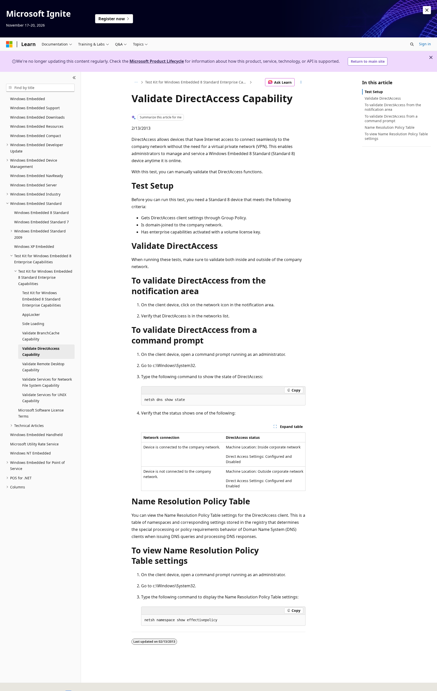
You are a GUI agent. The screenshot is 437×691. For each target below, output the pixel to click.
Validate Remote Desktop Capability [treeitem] (43, 367)
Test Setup (374, 91)
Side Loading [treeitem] (33, 323)
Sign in (425, 43)
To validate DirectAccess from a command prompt (391, 118)
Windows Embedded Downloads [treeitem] (37, 117)
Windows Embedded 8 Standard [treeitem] (41, 212)
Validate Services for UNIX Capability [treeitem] (44, 397)
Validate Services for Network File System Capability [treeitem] (47, 382)
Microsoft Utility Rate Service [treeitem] (34, 444)
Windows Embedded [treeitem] (27, 98)
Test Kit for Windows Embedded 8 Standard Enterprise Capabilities (196, 82)
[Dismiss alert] (427, 10)
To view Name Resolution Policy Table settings (396, 136)
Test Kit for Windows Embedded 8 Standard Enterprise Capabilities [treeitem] (41, 299)
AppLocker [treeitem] (31, 314)
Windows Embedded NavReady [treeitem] (36, 175)
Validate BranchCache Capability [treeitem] (40, 336)
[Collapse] (74, 78)
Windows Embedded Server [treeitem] (33, 185)
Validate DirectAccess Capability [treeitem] (40, 351)
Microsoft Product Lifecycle (156, 61)
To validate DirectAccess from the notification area (393, 107)
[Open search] (412, 44)
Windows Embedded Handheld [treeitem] (36, 434)
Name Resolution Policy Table (389, 127)
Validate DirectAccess (383, 98)
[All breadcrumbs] (136, 82)
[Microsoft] (9, 44)
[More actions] (301, 82)
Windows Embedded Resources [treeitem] (36, 126)
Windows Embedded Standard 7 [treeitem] (41, 222)
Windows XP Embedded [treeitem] (34, 246)
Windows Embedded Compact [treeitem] (35, 135)
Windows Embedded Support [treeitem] (35, 107)
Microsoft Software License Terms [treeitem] (41, 413)
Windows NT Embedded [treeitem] (30, 453)
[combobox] (40, 88)
